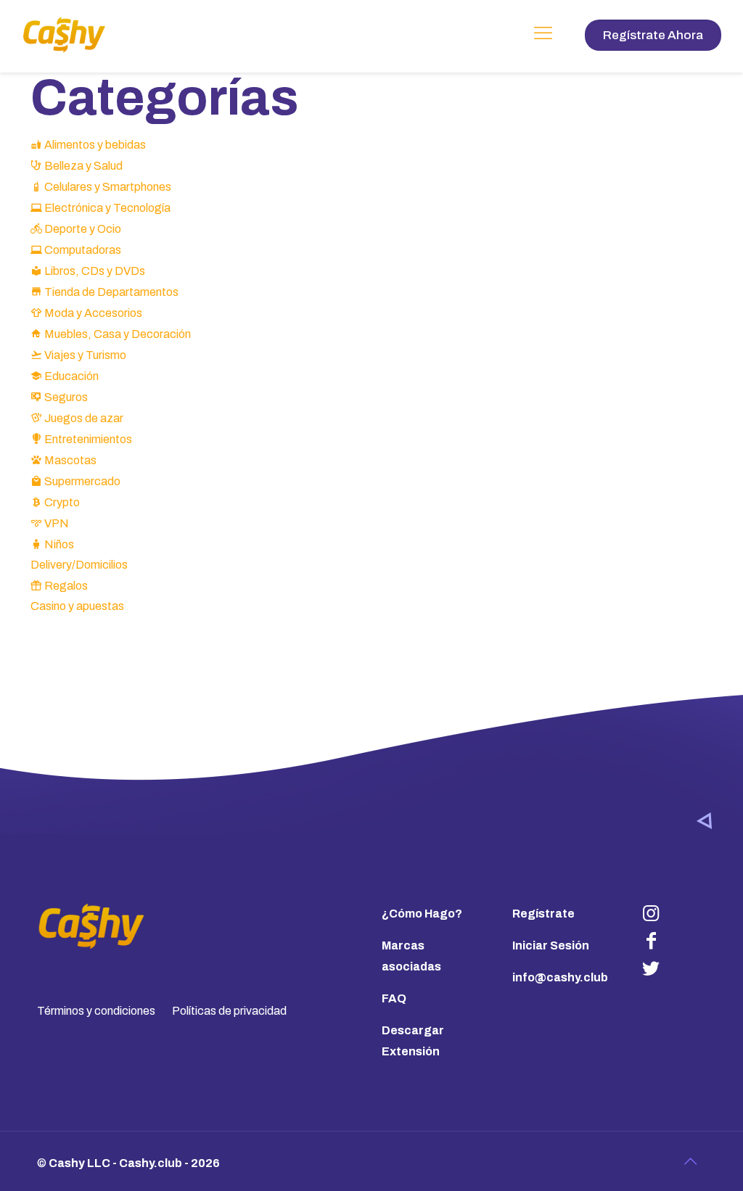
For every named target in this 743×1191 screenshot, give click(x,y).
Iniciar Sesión (550, 945)
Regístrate (543, 913)
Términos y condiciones (96, 1011)
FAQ (394, 998)
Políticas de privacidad (229, 1011)
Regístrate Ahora (653, 35)
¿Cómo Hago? (422, 913)
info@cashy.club (560, 977)
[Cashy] (64, 34)
